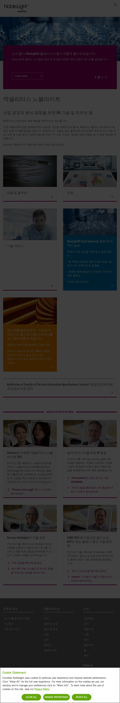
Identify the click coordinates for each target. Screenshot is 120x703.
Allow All (31, 697)
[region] (60, 685)
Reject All (81, 697)
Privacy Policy (41, 689)
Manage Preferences (56, 697)
